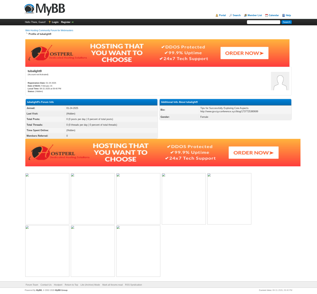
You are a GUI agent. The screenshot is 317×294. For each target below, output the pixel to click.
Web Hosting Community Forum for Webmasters (49, 30)
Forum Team (32, 285)
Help (288, 15)
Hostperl (58, 285)
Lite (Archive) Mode (90, 285)
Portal (222, 15)
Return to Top (71, 285)
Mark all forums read (112, 285)
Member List (255, 15)
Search (237, 15)
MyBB (39, 290)
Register (65, 22)
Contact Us (46, 285)
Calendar (274, 15)
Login (55, 22)
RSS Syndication (133, 285)
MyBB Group (61, 290)
